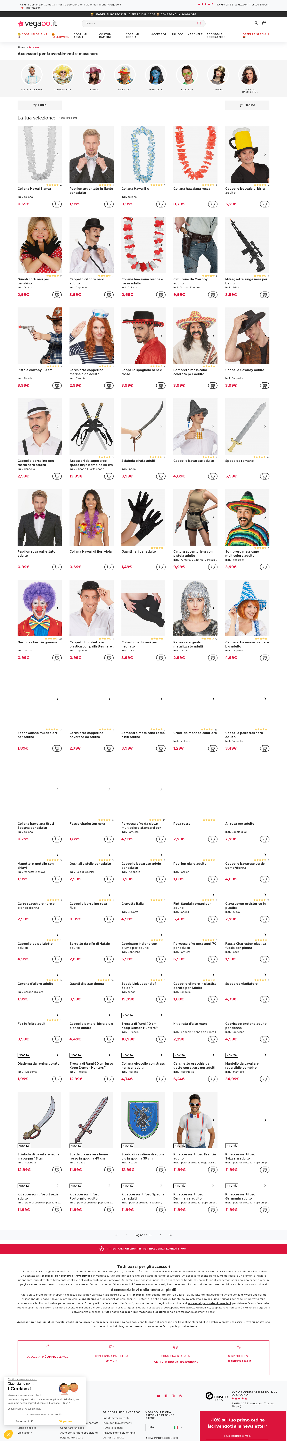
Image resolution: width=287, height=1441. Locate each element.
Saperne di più (24, 1421)
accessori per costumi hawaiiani (209, 1303)
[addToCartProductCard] (57, 204)
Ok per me (65, 1421)
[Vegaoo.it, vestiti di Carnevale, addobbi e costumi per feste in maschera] (37, 23)
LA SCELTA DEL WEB (47, 1357)
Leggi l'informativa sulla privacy (24, 1408)
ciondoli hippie (89, 1299)
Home (22, 47)
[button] (256, 23)
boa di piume (210, 1299)
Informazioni (33, 8)
